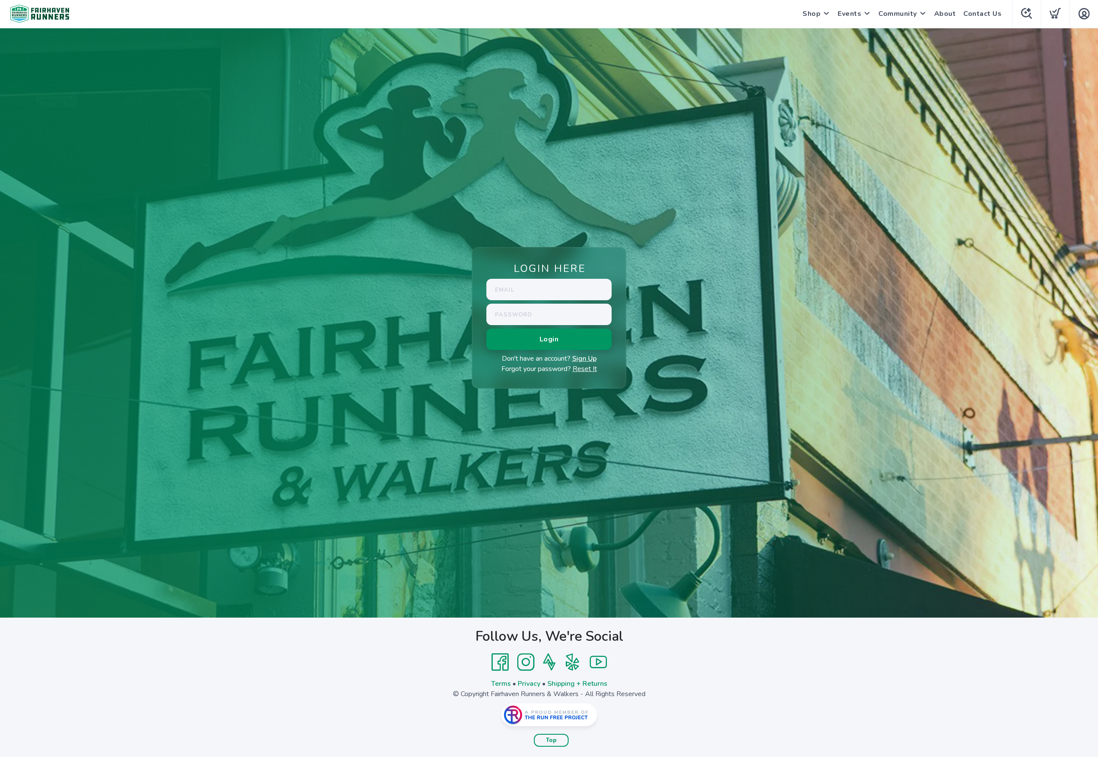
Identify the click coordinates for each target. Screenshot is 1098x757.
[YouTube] (598, 662)
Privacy (529, 683)
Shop (811, 13)
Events (849, 13)
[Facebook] (500, 662)
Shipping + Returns (577, 683)
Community (897, 13)
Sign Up (584, 358)
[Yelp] (572, 662)
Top (551, 740)
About (945, 13)
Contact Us (982, 13)
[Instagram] (526, 662)
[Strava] (549, 662)
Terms (501, 683)
